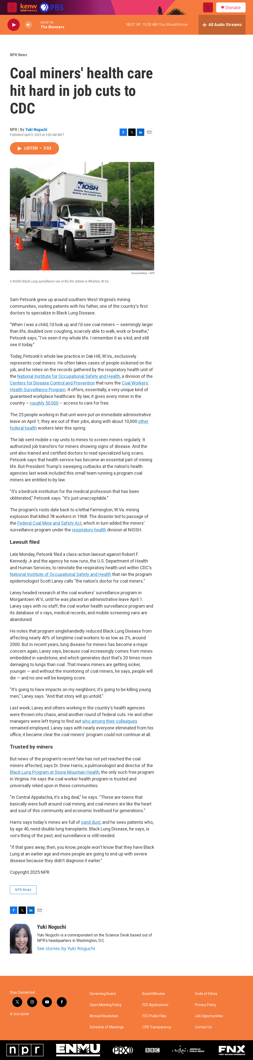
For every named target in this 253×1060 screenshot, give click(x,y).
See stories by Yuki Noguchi (66, 948)
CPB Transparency (156, 1027)
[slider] (36, 24)
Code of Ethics (206, 994)
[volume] (28, 24)
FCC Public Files (154, 1016)
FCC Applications (155, 1005)
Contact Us (203, 1027)
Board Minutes (153, 994)
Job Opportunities (209, 1016)
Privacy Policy (205, 1005)
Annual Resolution (104, 1016)
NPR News (18, 54)
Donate (233, 7)
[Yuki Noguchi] (21, 939)
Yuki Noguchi (36, 129)
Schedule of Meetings (107, 1027)
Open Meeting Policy (106, 1005)
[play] (14, 25)
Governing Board (103, 994)
